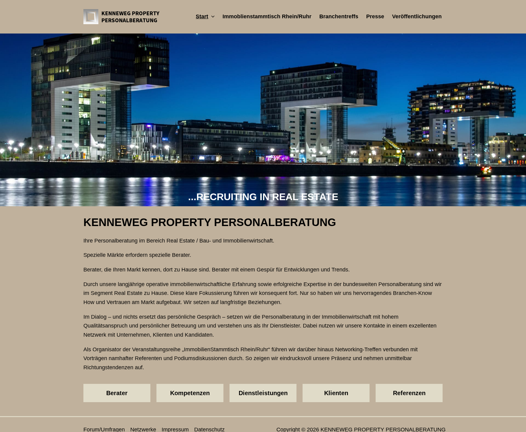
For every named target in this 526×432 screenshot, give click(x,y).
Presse (375, 16)
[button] (211, 16)
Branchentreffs (338, 16)
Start (202, 16)
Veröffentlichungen (417, 16)
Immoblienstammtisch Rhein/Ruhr (267, 16)
